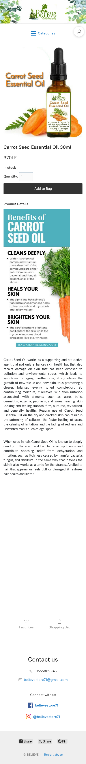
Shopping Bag (60, 627)
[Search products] (79, 31)
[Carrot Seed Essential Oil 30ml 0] (43, 92)
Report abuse (53, 755)
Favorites (26, 627)
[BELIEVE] (43, 11)
